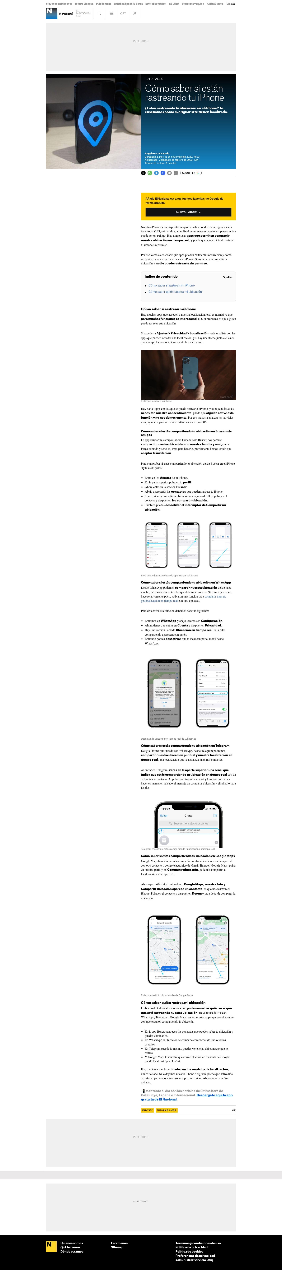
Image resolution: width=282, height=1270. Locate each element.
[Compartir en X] (143, 173)
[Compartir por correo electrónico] (169, 173)
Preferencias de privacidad (195, 1255)
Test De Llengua (84, 4)
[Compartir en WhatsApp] (150, 173)
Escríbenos (119, 1243)
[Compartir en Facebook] (163, 173)
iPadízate (147, 1110)
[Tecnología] (51, 13)
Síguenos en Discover (59, 4)
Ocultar (227, 277)
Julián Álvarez (215, 4)
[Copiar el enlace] (176, 173)
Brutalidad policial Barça (128, 4)
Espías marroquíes (193, 4)
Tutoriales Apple (166, 1110)
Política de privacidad (192, 1247)
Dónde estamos (71, 1251)
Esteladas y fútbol (156, 4)
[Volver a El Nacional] (83, 13)
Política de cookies (189, 1251)
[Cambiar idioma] (123, 13)
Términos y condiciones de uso (198, 1243)
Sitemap (117, 1247)
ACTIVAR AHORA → (188, 212)
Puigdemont (103, 4)
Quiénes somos (71, 1243)
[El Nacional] (51, 1246)
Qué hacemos (70, 1247)
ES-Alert (174, 4)
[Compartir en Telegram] (156, 173)
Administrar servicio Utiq (194, 1260)
